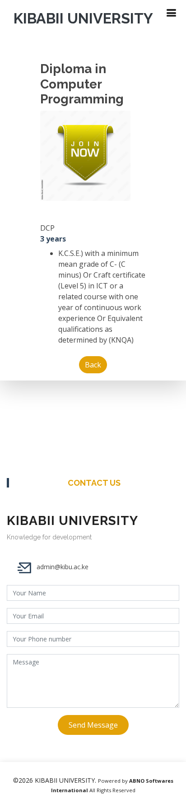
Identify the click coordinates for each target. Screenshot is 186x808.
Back (93, 365)
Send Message (93, 725)
